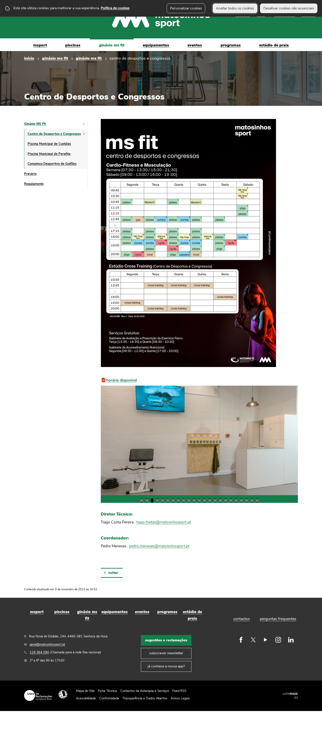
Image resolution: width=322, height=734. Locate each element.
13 (204, 500)
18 (231, 500)
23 (257, 500)
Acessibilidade (62, 694)
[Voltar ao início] (161, 19)
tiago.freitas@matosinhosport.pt (163, 522)
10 (189, 500)
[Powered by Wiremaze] (290, 693)
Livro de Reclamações (38, 695)
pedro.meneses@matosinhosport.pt (159, 546)
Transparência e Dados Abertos (144, 698)
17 (225, 500)
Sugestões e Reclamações (166, 640)
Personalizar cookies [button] (186, 8)
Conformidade (109, 698)
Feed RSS (179, 691)
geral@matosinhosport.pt (47, 644)
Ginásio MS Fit (55, 58)
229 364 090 (39, 652)
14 (210, 500)
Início (29, 58)
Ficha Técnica (107, 691)
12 (199, 500)
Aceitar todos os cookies (235, 8)
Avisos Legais (180, 698)
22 (252, 500)
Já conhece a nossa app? (166, 666)
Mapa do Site (85, 691)
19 (236, 500)
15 (215, 500)
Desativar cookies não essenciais (288, 8)
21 (246, 500)
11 (194, 500)
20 (241, 500)
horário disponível (121, 380)
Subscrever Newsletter (166, 653)
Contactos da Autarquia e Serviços (144, 691)
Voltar (113, 572)
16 (220, 500)
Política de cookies (115, 8)
